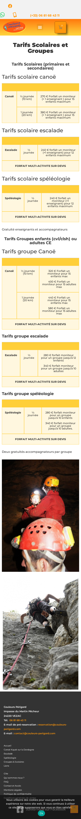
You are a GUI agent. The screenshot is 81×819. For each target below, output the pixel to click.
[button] (40, 27)
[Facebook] (10, 6)
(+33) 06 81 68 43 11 (45, 15)
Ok (41, 813)
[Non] (74, 809)
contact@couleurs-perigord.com (34, 733)
